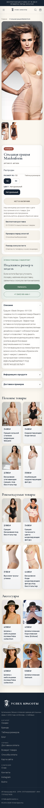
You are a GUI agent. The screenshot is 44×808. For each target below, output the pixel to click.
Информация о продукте (15, 374)
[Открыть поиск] (35, 10)
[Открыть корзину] (40, 10)
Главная (4, 19)
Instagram (6, 777)
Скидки (4, 723)
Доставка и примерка (14, 384)
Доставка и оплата (10, 745)
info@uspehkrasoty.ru (9, 799)
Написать (22, 287)
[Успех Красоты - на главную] (19, 10)
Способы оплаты (9, 754)
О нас (4, 767)
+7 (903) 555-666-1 (22, 294)
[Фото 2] (14, 131)
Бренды (5, 727)
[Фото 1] (5, 131)
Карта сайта (7, 759)
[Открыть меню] (3, 10)
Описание (8, 305)
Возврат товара (9, 750)
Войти (4, 781)
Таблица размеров (32, 175)
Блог (3, 737)
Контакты (5, 772)
